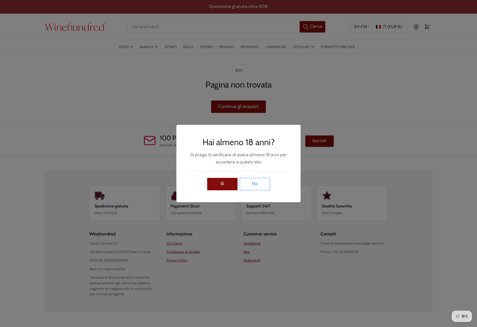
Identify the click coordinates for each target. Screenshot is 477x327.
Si (222, 184)
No (255, 184)
